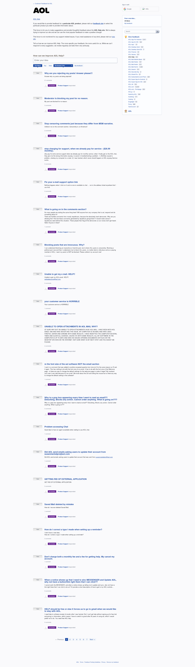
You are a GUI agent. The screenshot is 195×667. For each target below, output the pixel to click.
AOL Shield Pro (133, 74)
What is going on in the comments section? (65, 209)
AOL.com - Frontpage (135, 89)
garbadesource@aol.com (52, 279)
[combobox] (141, 31)
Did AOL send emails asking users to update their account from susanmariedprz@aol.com (75, 452)
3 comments (47, 105)
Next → (92, 639)
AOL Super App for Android (136, 79)
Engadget (131, 102)
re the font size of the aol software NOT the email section (71, 364)
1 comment (47, 227)
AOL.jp (130, 92)
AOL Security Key (133, 72)
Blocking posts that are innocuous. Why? (64, 244)
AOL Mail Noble (133, 62)
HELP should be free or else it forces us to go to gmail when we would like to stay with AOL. (80, 610)
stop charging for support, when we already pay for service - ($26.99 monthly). (77, 149)
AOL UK (131, 84)
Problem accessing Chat (56, 426)
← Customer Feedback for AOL (42, 3)
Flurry (130, 104)
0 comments (47, 164)
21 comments (48, 80)
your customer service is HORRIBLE (62, 301)
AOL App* (131, 44)
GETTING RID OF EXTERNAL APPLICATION (65, 479)
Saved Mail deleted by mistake (59, 504)
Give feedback (133, 37)
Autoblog (131, 97)
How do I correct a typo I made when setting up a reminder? (73, 529)
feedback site (98, 23)
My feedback (78, 66)
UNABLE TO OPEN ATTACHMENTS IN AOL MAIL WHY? (71, 326)
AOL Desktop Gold (134, 47)
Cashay (130, 99)
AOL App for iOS (133, 42)
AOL (130, 111)
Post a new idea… (130, 18)
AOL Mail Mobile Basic (135, 59)
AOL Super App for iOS (135, 82)
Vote (37, 73)
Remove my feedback (113, 662)
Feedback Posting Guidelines (92, 662)
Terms (81, 662)
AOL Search (132, 69)
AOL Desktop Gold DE (135, 49)
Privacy (103, 662)
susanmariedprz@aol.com (104, 457)
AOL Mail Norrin (133, 67)
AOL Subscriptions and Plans (137, 77)
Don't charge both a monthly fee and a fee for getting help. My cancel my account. (79, 557)
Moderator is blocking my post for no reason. (66, 98)
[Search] (157, 31)
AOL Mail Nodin (133, 64)
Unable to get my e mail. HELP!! (59, 274)
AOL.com (131, 87)
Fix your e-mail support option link (61, 182)
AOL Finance (132, 52)
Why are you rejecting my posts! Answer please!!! (68, 73)
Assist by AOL (132, 94)
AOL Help (36, 19)
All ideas (127, 21)
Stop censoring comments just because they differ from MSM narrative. (78, 123)
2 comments (47, 130)
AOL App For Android (135, 39)
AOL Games (132, 54)
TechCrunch (132, 107)
